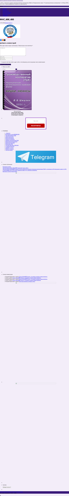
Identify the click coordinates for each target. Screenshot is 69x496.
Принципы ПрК (9, 144)
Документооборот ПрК (10, 135)
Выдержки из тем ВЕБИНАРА (12, 134)
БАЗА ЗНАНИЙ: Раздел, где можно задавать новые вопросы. (33, 276)
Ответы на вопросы (9, 139)
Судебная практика (9, 146)
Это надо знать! (9, 150)
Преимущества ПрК (10, 142)
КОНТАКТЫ (6, 11)
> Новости (7, 133)
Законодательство (9, 136)
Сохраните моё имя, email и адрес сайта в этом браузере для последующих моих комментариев (23, 62)
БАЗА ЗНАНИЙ (6, 13)
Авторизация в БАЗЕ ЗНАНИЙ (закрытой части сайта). (15, 167)
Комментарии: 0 (8, 22)
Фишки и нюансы (9, 148)
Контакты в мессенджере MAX (10, 171)
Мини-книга (5, 14)
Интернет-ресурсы (7, 12)
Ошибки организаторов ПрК (12, 140)
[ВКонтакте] (1, 40)
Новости (5, 9)
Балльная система (7, 166)
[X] (4, 40)
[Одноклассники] (3, 40)
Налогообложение (9, 138)
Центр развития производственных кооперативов (11, 0)
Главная (4, 8)
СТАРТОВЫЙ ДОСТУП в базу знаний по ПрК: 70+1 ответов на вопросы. (20, 170)
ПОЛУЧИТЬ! (36, 126)
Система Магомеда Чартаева (12, 145)
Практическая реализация (11, 141)
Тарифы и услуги (9, 147)
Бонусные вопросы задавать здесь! (27, 281)
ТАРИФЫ (5, 15)
